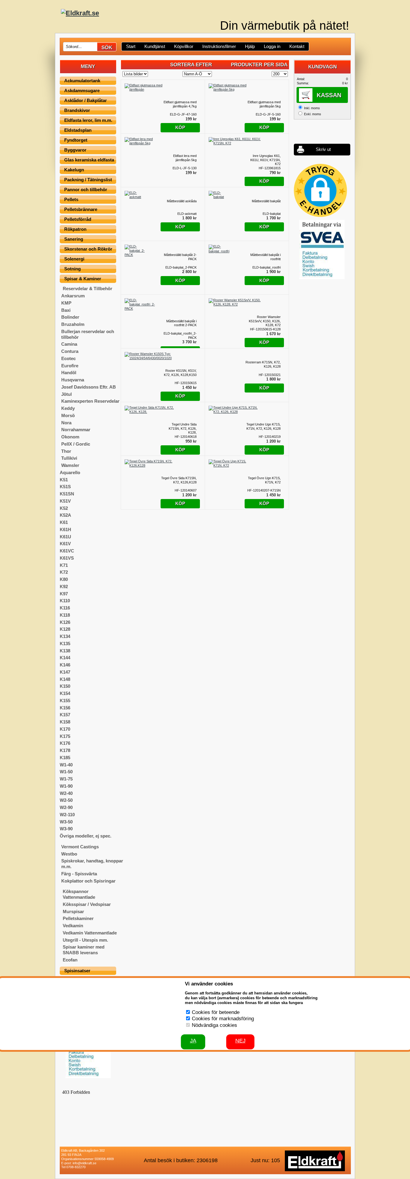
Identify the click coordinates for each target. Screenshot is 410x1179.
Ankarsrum (73, 295)
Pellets (71, 199)
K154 (65, 693)
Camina (69, 344)
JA (193, 1041)
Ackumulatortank (82, 80)
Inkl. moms (312, 108)
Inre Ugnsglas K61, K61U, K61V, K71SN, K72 (265, 160)
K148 (65, 679)
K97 (64, 593)
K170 (65, 729)
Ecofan (70, 959)
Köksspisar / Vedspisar (87, 904)
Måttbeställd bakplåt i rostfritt (265, 257)
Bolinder (70, 317)
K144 (65, 657)
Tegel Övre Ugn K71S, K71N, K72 (264, 480)
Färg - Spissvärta (79, 873)
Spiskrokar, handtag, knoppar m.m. (92, 863)
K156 (65, 707)
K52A (65, 515)
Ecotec (68, 358)
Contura (69, 351)
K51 (64, 479)
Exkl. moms (312, 114)
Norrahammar (75, 429)
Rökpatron (75, 229)
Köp (180, 127)
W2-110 (67, 814)
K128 (65, 629)
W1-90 (66, 786)
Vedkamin (73, 925)
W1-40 (66, 764)
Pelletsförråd (77, 219)
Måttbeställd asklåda (182, 201)
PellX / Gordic (75, 444)
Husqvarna (72, 379)
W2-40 (66, 793)
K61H (65, 529)
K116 (65, 607)
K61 (64, 522)
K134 (65, 636)
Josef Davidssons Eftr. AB (88, 386)
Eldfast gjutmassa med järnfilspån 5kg (264, 104)
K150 (65, 686)
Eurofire (69, 365)
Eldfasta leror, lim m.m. (88, 120)
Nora (66, 422)
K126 (65, 622)
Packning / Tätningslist (88, 179)
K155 (65, 700)
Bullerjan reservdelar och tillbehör (87, 334)
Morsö (68, 415)
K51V (65, 501)
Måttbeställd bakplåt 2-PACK (180, 257)
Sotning (72, 268)
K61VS (67, 558)
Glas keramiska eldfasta (89, 159)
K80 (64, 579)
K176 (65, 743)
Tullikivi (69, 458)
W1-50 (66, 771)
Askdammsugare (82, 90)
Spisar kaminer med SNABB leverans (83, 949)
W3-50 (66, 821)
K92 (64, 586)
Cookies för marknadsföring (223, 1018)
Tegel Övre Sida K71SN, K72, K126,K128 (179, 480)
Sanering (73, 239)
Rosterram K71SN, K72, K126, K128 (263, 364)
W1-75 (66, 778)
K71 (64, 565)
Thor (66, 451)
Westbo (69, 853)
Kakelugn (74, 169)
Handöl (68, 372)
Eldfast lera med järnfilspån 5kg (185, 158)
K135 (65, 643)
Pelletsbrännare (80, 209)
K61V (65, 543)
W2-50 (66, 800)
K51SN (67, 493)
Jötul (66, 394)
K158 (65, 721)
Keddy (68, 408)
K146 (65, 664)
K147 (65, 672)
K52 (64, 508)
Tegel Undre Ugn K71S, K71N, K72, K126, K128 (263, 426)
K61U (65, 536)
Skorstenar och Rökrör (88, 248)
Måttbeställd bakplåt (266, 201)
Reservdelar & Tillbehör (87, 288)
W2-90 (66, 807)
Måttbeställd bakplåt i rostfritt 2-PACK (181, 323)
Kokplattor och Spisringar (88, 880)
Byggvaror (75, 149)
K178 (65, 750)
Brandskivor (77, 110)
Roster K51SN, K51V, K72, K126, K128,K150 (180, 373)
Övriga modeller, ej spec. (85, 835)
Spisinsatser (77, 970)
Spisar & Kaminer (82, 278)
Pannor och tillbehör (85, 189)
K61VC (67, 550)
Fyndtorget (75, 140)
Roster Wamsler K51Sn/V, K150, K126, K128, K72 (265, 321)
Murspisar (73, 911)
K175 (65, 736)
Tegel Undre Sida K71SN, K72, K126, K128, (183, 429)
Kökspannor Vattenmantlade (79, 894)
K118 (65, 615)
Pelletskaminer (78, 918)
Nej (240, 1041)
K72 (64, 572)
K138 (65, 650)
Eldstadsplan (78, 130)
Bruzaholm (72, 324)
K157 (65, 714)
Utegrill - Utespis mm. (85, 940)
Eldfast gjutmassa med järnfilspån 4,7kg (180, 104)
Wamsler (70, 465)
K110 (65, 600)
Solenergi (74, 258)
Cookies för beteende (216, 1012)
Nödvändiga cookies (214, 1025)
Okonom (70, 436)
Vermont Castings (80, 846)
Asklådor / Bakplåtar (85, 100)
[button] (320, 190)
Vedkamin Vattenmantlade (90, 932)
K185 (65, 757)
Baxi (66, 310)
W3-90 (66, 828)
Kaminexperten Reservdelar (90, 401)
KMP (66, 302)
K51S (65, 486)
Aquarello (70, 472)
